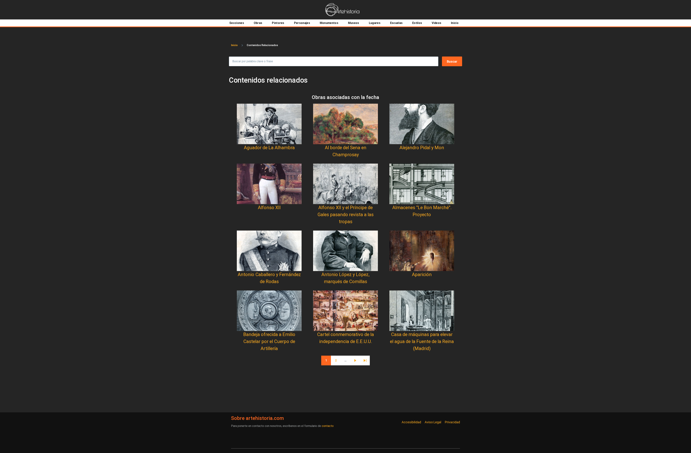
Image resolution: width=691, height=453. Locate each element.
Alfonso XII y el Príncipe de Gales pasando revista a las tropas (345, 214)
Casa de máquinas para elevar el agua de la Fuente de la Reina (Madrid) (422, 341)
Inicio (234, 45)
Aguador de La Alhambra (269, 147)
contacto (328, 426)
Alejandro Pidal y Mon (421, 147)
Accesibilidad (411, 422)
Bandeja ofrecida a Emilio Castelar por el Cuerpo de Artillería (269, 341)
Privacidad (452, 422)
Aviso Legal (433, 422)
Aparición (422, 274)
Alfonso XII (269, 207)
